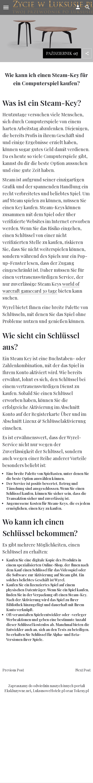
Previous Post (13, 670)
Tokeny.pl (81, 690)
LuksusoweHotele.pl (49, 690)
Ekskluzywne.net (17, 690)
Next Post (83, 670)
